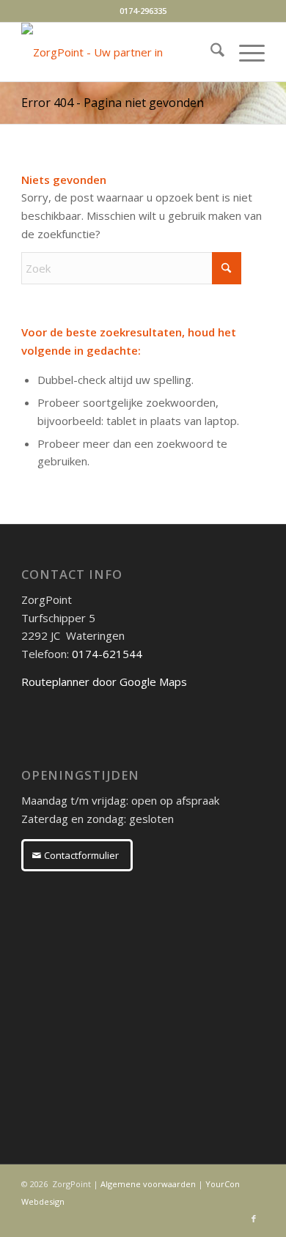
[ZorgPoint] (118, 52)
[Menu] (244, 52)
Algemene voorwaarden (148, 1183)
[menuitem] (210, 52)
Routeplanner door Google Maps (104, 681)
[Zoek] (210, 52)
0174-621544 (107, 653)
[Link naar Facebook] (254, 1219)
